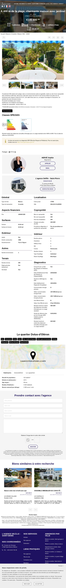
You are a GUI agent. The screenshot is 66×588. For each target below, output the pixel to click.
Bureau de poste (14, 342)
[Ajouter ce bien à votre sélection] (49, 37)
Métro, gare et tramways (43, 339)
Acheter (26, 537)
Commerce (8, 339)
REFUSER (27, 584)
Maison (20, 34)
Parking (54, 339)
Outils (48, 3)
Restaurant (5, 342)
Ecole (14, 339)
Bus (2, 339)
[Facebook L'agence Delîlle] (4, 6)
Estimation (42, 3)
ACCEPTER (38, 584)
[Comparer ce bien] (53, 37)
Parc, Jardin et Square (29, 339)
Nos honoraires (7, 111)
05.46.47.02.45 (47, 181)
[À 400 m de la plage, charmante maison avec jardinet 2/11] (33, 60)
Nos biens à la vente (25, 3)
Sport (19, 339)
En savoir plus (12, 580)
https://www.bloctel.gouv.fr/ (49, 455)
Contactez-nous (47, 189)
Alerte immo (35, 3)
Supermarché (24, 342)
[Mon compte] (2, 6)
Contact (60, 3)
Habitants (7, 373)
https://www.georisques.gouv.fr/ (25, 142)
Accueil (16, 3)
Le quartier (30, 373)
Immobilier (18, 373)
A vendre (14, 34)
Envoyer (33, 446)
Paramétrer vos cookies (22, 580)
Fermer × (60, 566)
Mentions (26, 563)
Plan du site (27, 557)
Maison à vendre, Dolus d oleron (54, 544)
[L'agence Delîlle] (6, 3)
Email (48, 168)
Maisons (8, 34)
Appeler (47, 163)
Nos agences (54, 3)
